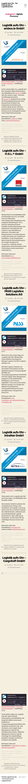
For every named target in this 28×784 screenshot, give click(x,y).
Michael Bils (22, 420)
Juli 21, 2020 (19, 32)
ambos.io (18, 93)
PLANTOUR (16, 421)
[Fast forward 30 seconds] (14, 77)
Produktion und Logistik (10, 549)
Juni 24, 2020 (20, 439)
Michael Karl (12, 279)
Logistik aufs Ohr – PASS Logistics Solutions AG (14, 291)
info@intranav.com (18, 529)
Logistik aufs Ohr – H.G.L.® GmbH (14, 152)
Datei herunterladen (8, 81)
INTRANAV (11, 547)
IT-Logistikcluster (13, 420)
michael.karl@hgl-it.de (13, 258)
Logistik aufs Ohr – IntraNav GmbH (14, 434)
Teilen (23, 79)
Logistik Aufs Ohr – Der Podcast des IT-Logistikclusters (9, 778)
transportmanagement (10, 768)
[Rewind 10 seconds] (8, 77)
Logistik (16, 767)
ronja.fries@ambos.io (13, 121)
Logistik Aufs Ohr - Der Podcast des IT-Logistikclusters (10, 5)
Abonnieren (18, 79)
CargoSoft (6, 763)
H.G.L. (20, 275)
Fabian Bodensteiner (14, 140)
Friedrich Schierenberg (18, 765)
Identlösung (7, 277)
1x (11, 77)
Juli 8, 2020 (20, 158)
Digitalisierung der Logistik (11, 275)
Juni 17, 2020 (19, 565)
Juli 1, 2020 (20, 298)
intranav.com (15, 527)
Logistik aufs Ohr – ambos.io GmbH (14, 26)
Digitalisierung (8, 138)
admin (11, 32)
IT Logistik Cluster (16, 277)
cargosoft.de (15, 746)
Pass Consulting (8, 421)
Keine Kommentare (15, 35)
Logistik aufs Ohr (17, 141)
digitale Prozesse (14, 136)
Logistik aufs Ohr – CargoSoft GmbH (14, 559)
